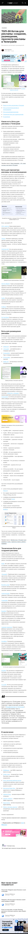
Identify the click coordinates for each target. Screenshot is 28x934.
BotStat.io (5, 509)
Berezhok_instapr (5, 584)
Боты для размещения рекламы (10, 112)
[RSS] (25, 3)
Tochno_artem (6, 774)
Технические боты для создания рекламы (13, 114)
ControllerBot (4, 600)
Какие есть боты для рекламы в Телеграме (13, 105)
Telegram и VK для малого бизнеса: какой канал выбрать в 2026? (13, 900)
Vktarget (3, 238)
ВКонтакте (4, 824)
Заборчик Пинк (7, 794)
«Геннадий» (6, 349)
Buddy (2, 563)
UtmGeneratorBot (5, 593)
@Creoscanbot (6, 357)
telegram (4, 27)
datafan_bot (6, 361)
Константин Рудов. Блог (9, 788)
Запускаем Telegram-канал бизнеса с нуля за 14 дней (13, 890)
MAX (22, 823)
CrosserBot (4, 684)
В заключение (6, 116)
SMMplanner (6, 770)
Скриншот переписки (6, 627)
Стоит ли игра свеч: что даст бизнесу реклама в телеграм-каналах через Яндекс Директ (13, 911)
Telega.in (5, 490)
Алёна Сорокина (8, 49)
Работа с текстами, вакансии (10, 807)
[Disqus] (14, 861)
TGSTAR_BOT (5, 249)
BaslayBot (3, 611)
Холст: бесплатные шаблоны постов (12, 780)
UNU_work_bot (5, 226)
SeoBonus (3, 306)
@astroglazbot (6, 353)
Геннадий (4, 574)
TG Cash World (5, 317)
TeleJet (13, 499)
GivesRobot (4, 641)
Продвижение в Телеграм (15, 707)
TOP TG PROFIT (5, 283)
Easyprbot (3, 670)
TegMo (3, 298)
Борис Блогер (6, 802)
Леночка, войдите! (7, 798)
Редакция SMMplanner (10, 894)
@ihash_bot (6, 346)
